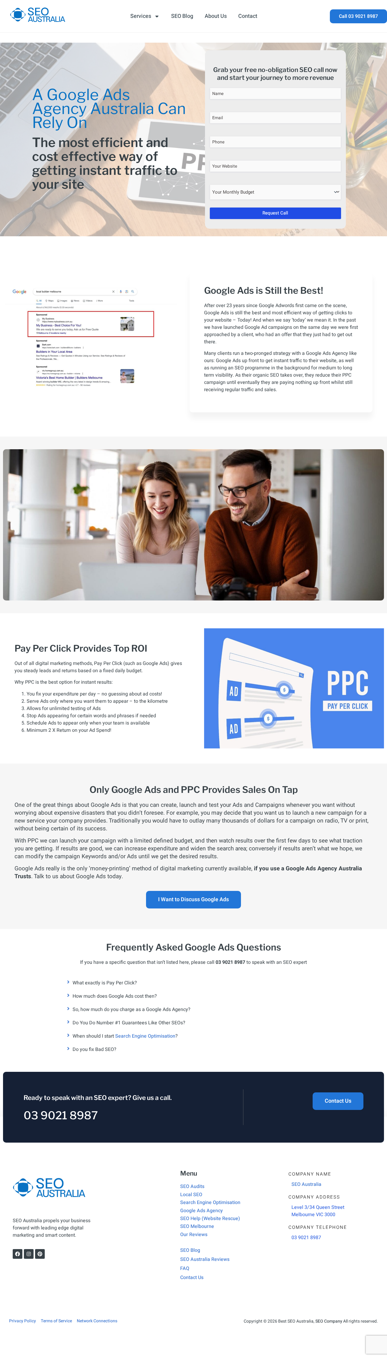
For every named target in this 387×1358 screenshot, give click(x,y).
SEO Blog (182, 16)
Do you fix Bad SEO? (94, 1049)
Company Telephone (317, 1227)
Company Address (314, 1197)
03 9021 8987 (61, 1115)
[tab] (193, 983)
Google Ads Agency (201, 1210)
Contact (247, 16)
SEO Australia (306, 1184)
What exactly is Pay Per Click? (105, 983)
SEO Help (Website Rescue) (210, 1218)
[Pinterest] (40, 1254)
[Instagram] (29, 1254)
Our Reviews (193, 1234)
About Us (216, 16)
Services (140, 16)
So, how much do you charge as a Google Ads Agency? (131, 1009)
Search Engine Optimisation (145, 1036)
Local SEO (191, 1194)
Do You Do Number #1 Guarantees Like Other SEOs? (129, 1022)
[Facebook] (17, 1254)
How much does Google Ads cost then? (115, 996)
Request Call (275, 213)
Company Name (309, 1174)
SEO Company (328, 1321)
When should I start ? (125, 1036)
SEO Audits (192, 1186)
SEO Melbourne (197, 1226)
